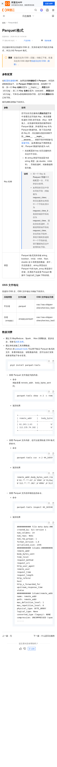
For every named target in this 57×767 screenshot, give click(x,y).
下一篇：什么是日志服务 (44, 635)
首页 (4, 22)
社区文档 (20, 341)
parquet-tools (21, 348)
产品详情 (27, 40)
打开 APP (49, 3)
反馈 (33, 648)
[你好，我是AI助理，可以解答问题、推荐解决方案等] (41, 10)
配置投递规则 (10, 80)
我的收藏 (48, 40)
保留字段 (25, 142)
